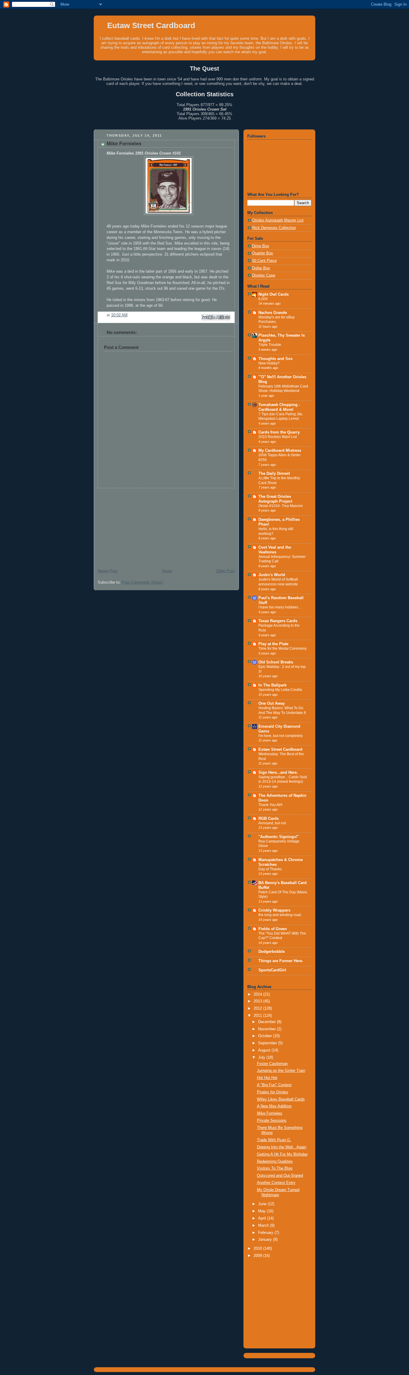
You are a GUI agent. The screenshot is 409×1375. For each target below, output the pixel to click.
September (268, 1043)
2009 (258, 1256)
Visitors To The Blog (274, 1168)
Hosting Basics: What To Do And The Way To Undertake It (282, 710)
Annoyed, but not (272, 823)
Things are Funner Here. (280, 961)
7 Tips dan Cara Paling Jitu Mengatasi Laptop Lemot (280, 416)
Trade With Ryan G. (274, 1140)
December (267, 1022)
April (262, 1218)
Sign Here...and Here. (278, 772)
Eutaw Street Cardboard (151, 25)
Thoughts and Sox (275, 359)
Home (167, 571)
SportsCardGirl (272, 970)
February (266, 1233)
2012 (258, 1008)
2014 (258, 994)
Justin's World (271, 575)
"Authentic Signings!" (278, 837)
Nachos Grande (272, 313)
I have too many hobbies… (280, 607)
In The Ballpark (272, 685)
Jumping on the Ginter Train (281, 1071)
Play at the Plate (273, 644)
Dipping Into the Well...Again (281, 1147)
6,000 (263, 299)
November (267, 1029)
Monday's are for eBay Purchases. (276, 319)
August (265, 1050)
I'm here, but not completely (280, 736)
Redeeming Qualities (275, 1161)
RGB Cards (268, 819)
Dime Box (260, 246)
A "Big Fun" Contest (274, 1085)
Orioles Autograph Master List (278, 220)
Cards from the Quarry (279, 432)
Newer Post (108, 571)
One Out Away (271, 703)
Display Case (263, 275)
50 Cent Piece (264, 261)
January (265, 1239)
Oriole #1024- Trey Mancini (280, 506)
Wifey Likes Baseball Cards (281, 1099)
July (262, 1057)
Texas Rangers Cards (277, 621)
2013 (258, 1001)
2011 (258, 1016)
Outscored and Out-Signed (280, 1175)
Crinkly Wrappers (274, 910)
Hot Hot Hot (267, 1078)
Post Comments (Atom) (142, 582)
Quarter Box (262, 253)
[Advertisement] (139, 525)
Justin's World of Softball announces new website (278, 581)
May (262, 1211)
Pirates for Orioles (272, 1092)
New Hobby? (269, 363)
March (264, 1225)
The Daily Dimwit (274, 473)
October (265, 1036)
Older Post (225, 571)
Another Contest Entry (276, 1183)
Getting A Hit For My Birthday (282, 1154)
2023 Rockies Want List (277, 437)
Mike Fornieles (269, 1113)
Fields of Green (272, 929)
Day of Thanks (270, 869)
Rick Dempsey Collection (274, 228)
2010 (258, 1248)
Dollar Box (261, 268)
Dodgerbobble (271, 952)
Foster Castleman (272, 1064)
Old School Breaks (275, 662)
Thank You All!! (270, 805)
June (263, 1204)
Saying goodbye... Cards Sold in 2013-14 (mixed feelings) (282, 779)
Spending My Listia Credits (280, 690)
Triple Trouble (269, 345)
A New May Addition (274, 1106)
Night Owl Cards (273, 294)
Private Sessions (272, 1120)
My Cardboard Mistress (279, 450)
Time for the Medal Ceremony (282, 648)
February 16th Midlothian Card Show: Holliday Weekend (283, 388)
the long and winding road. (280, 915)
